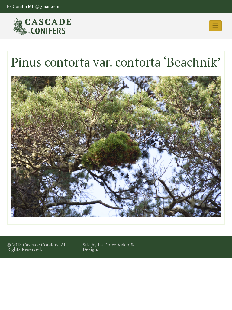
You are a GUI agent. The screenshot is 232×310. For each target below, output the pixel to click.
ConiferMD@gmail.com (37, 6)
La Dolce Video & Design (109, 247)
